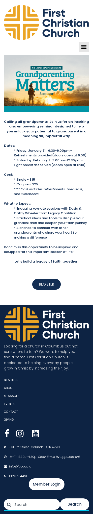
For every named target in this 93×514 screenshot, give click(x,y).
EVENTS (9, 404)
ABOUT (9, 388)
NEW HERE (11, 380)
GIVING (9, 419)
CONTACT (11, 412)
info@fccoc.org (20, 466)
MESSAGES (12, 396)
